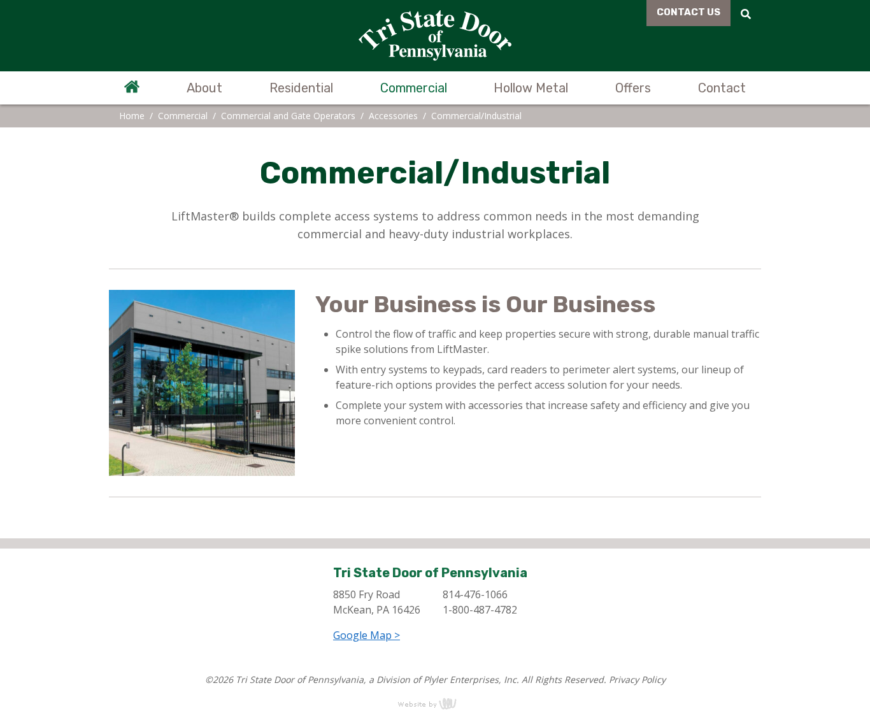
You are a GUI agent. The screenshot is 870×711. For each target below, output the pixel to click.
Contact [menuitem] (722, 88)
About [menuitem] (204, 88)
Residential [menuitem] (301, 88)
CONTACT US (688, 12)
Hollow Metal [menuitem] (531, 88)
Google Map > (366, 635)
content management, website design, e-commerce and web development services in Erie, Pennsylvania (435, 703)
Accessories (393, 116)
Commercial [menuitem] (413, 88)
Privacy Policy (637, 679)
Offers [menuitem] (633, 88)
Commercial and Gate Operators (288, 116)
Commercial (183, 116)
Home (132, 116)
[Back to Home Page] (435, 35)
